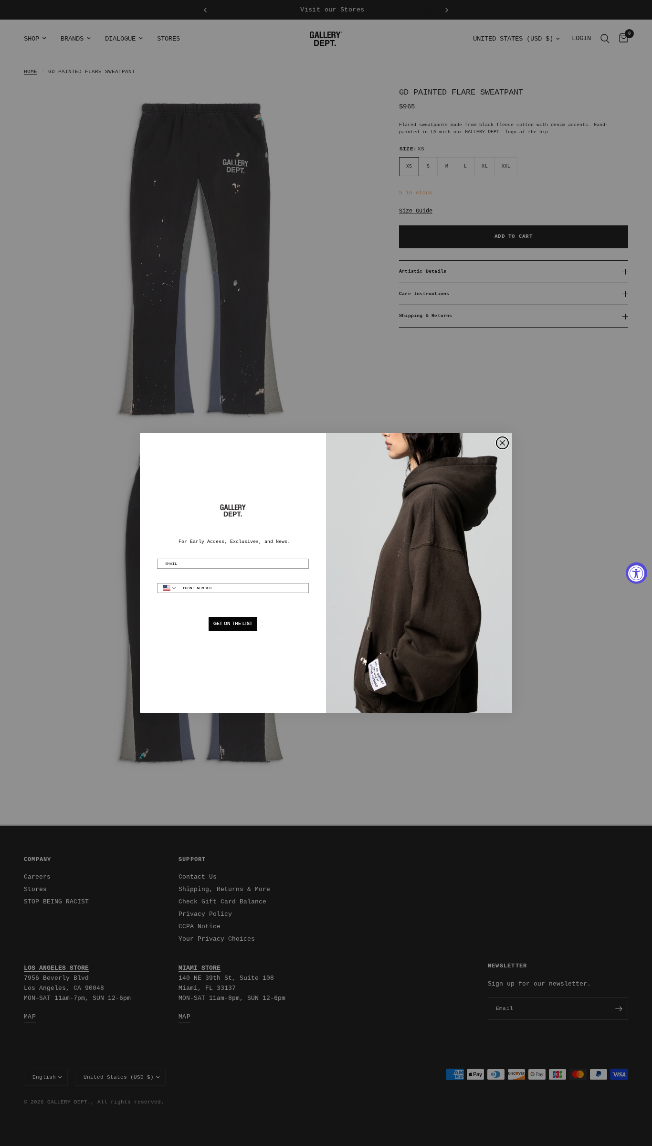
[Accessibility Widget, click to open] (636, 573)
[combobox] (168, 588)
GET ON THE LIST (232, 623)
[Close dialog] (502, 443)
